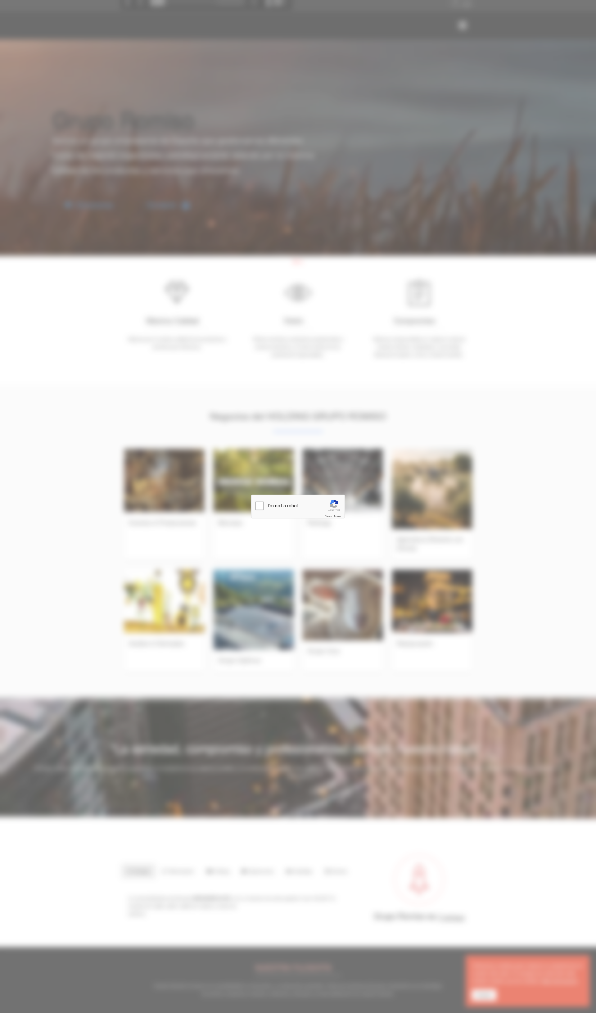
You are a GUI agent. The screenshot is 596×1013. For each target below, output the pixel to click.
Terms (337, 516)
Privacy (328, 516)
